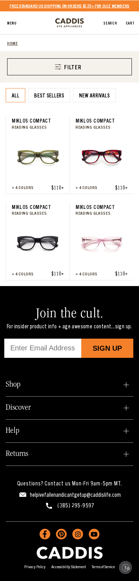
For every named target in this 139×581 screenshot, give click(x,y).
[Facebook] (45, 534)
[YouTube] (94, 534)
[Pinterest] (61, 534)
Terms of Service (103, 566)
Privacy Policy (35, 566)
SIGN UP (107, 348)
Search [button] (110, 22)
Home (12, 42)
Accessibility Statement (68, 566)
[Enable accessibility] (125, 567)
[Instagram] (77, 534)
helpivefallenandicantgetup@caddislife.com (75, 494)
